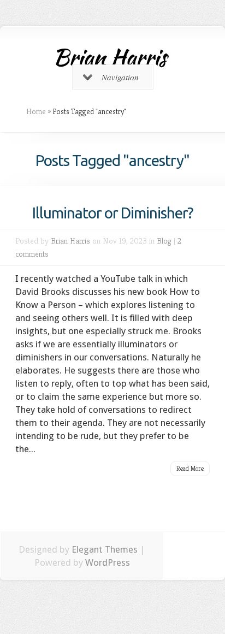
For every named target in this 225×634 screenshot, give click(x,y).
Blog (164, 240)
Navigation (120, 77)
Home (36, 111)
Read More (190, 468)
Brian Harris (70, 240)
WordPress (107, 562)
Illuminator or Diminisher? (112, 212)
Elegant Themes (105, 549)
